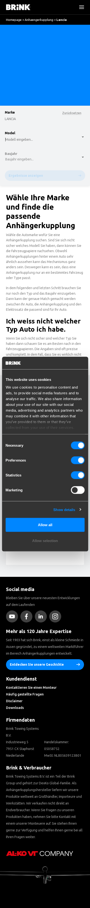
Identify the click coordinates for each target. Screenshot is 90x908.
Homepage (14, 19)
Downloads (15, 708)
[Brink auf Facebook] (27, 616)
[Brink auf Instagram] (56, 616)
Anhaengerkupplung (39, 19)
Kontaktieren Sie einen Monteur (31, 687)
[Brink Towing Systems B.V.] (18, 7)
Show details (64, 509)
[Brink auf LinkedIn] (42, 616)
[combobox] (19, 44)
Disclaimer (14, 701)
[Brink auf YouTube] (13, 616)
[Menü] (79, 7)
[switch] (77, 460)
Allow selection (45, 540)
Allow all (45, 525)
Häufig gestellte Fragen (25, 694)
